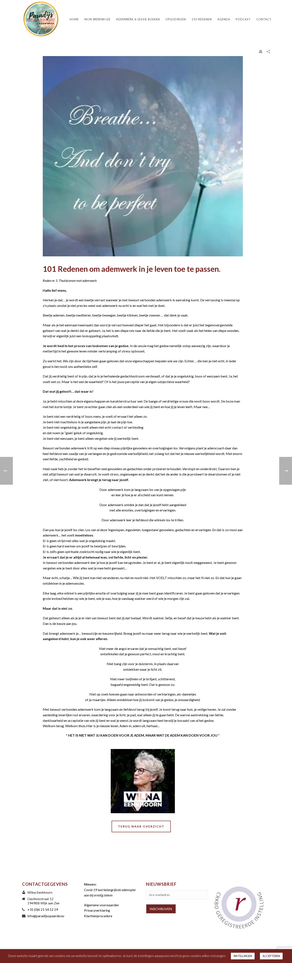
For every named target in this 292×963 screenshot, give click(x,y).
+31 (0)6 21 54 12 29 (42, 909)
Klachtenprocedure (98, 916)
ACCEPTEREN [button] (271, 956)
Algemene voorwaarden (101, 905)
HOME (74, 19)
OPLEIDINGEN (175, 19)
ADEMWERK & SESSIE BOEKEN (138, 19)
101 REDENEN (202, 19)
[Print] (260, 51)
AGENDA (223, 19)
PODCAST (243, 19)
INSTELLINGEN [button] (242, 956)
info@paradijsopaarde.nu (45, 916)
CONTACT (263, 19)
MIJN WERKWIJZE (97, 19)
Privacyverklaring (97, 910)
